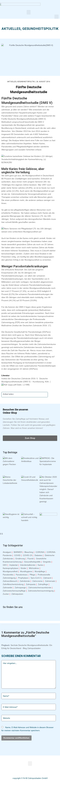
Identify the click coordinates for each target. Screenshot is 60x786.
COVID (17, 555)
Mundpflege (40, 571)
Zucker (6, 594)
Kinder (23, 568)
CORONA (40, 552)
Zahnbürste (25, 581)
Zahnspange (20, 587)
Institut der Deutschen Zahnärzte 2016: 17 (31, 325)
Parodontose (21, 575)
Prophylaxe (23, 578)
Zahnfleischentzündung (13, 584)
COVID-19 (27, 555)
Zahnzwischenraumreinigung (41, 591)
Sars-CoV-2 (36, 578)
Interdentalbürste (27, 565)
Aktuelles (11, 29)
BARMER (18, 552)
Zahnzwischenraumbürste (39, 587)
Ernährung (20, 558)
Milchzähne (34, 568)
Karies (40, 565)
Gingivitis (47, 562)
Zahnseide (7, 587)
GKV (5, 565)
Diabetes (38, 555)
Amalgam (7, 552)
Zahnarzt (47, 578)
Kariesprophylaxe (10, 568)
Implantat (13, 565)
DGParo (33, 369)
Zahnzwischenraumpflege (14, 591)
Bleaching (28, 552)
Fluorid (30, 558)
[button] (29, 12)
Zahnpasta (30, 584)
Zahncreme (37, 581)
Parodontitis (8, 575)
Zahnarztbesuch (10, 581)
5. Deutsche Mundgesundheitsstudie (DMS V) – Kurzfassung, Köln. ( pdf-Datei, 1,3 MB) (26, 381)
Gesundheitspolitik (40, 29)
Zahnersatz (50, 581)
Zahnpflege (43, 584)
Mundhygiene (26, 571)
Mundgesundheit (10, 571)
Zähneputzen (17, 594)
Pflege (32, 575)
